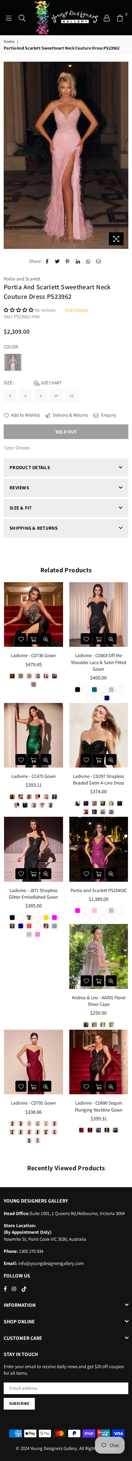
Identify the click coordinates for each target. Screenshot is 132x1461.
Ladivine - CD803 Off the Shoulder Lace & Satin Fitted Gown (98, 662)
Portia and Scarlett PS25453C (98, 890)
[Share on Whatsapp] (88, 261)
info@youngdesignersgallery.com (50, 1263)
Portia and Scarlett (22, 279)
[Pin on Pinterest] (67, 261)
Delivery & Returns (70, 415)
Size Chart (51, 382)
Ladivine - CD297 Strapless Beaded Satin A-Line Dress (98, 779)
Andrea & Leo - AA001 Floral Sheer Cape (98, 1000)
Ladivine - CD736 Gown (33, 655)
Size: (33, 383)
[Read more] (8, 17)
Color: (12, 347)
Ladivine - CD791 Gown (33, 1103)
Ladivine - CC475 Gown (33, 776)
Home (9, 41)
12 (72, 395)
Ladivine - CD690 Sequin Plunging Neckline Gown (98, 1106)
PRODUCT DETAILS (30, 467)
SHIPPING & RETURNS (34, 528)
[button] (19, 310)
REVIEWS (19, 488)
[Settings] (106, 17)
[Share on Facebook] (47, 261)
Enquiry (108, 415)
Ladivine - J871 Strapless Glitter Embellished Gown (33, 893)
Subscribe (19, 1403)
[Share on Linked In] (78, 261)
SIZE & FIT (21, 508)
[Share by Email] (98, 261)
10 (56, 395)
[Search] (22, 17)
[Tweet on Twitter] (57, 261)
